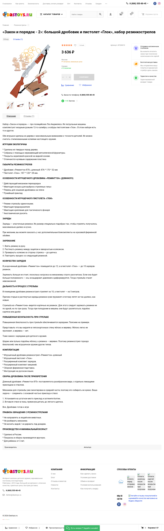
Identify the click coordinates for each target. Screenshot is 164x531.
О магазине (7, 3)
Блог (53, 477)
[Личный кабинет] (110, 14)
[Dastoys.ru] (25, 471)
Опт (68, 3)
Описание (11, 116)
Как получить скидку (89, 489)
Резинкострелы (20, 25)
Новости (54, 485)
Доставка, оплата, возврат (53, 3)
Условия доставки (88, 477)
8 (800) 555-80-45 (87, 95)
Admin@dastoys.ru (13, 495)
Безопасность (33, 3)
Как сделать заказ (88, 474)
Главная (6, 25)
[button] (82, 528)
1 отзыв (81, 45)
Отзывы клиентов (58, 481)
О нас (53, 474)
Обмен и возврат (87, 481)
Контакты (78, 3)
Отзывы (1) (18, 39)
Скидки (98, 3)
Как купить (20, 3)
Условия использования (90, 485)
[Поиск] (100, 14)
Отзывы (88, 3)
